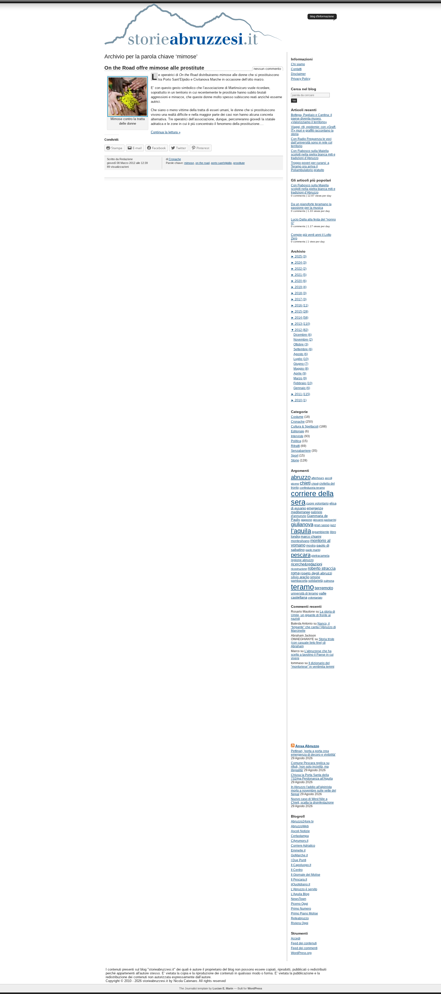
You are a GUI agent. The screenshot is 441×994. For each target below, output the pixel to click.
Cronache (175, 159)
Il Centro (297, 870)
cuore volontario (317, 503)
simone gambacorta (305, 579)
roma (295, 573)
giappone (306, 519)
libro (333, 532)
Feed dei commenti (304, 948)
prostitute (239, 162)
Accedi (295, 938)
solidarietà (315, 581)
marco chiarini (311, 536)
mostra (311, 545)
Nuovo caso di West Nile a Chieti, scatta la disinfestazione (312, 800)
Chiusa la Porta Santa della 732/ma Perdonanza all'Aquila (312, 776)
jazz (333, 525)
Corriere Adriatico (303, 845)
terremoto (324, 587)
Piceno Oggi (299, 904)
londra (295, 536)
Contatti (296, 69)
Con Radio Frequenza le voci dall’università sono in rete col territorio (311, 142)
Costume (297, 417)
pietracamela (320, 556)
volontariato (315, 597)
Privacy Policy (300, 79)
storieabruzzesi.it (193, 28)
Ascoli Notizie (300, 831)
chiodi (314, 483)
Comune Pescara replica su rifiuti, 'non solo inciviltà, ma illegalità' (310, 766)
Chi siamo (298, 64)
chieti (305, 483)
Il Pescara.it (299, 879)
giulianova (302, 524)
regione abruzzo (302, 560)
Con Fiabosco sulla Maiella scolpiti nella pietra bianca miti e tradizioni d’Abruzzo (313, 154)
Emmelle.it (298, 850)
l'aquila (301, 530)
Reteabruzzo (300, 918)
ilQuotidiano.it (300, 884)
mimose (189, 162)
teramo (302, 587)
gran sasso (321, 525)
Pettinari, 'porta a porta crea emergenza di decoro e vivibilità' (313, 752)
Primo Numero (301, 908)
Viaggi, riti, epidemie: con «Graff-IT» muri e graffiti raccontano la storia (313, 130)
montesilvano (300, 541)
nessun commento (267, 69)
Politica (296, 441)
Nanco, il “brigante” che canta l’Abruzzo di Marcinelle (313, 627)
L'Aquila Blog (300, 894)
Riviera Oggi (299, 923)
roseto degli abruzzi (316, 573)
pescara (301, 555)
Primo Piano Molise (304, 913)
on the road (202, 162)
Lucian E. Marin (223, 988)
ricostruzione (299, 568)
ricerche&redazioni (306, 564)
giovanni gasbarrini (324, 519)
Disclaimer (298, 74)
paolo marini (312, 549)
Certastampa (300, 836)
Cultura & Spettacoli (304, 426)
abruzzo (301, 477)
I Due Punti (298, 860)
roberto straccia (322, 568)
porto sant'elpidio (221, 162)
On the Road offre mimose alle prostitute (154, 68)
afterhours (317, 478)
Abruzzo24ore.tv (302, 821)
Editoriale (297, 431)
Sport (294, 455)
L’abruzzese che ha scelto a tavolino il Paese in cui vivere (312, 654)
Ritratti (295, 446)
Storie (295, 460)
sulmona (329, 580)
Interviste (297, 436)
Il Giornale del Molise (305, 874)
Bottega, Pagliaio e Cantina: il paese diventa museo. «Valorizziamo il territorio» (311, 118)
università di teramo (304, 593)
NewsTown (298, 899)
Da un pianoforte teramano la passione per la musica (311, 206)
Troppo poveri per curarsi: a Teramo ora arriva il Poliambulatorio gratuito (310, 166)
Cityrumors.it (299, 841)
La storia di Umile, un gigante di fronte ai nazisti (313, 615)
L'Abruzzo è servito (304, 889)
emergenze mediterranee (307, 510)
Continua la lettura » (165, 132)
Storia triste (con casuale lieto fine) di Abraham (312, 642)
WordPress (255, 988)
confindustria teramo (312, 487)
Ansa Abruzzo (307, 746)
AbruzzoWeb (300, 826)
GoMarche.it (299, 855)
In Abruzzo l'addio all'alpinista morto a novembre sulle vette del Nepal (313, 790)
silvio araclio (300, 577)
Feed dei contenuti (304, 943)
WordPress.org (301, 953)
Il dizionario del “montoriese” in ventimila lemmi (312, 664)
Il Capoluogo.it (301, 865)
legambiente (320, 532)
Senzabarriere (301, 451)
